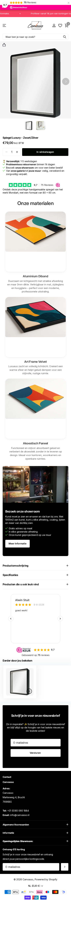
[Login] (53, 25)
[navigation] (29, 125)
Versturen (35, 752)
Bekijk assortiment (4, 25)
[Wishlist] (60, 25)
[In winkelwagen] (29, 691)
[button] (3, 44)
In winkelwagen (45, 151)
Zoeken (64, 37)
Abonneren (64, 867)
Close (35, 825)
